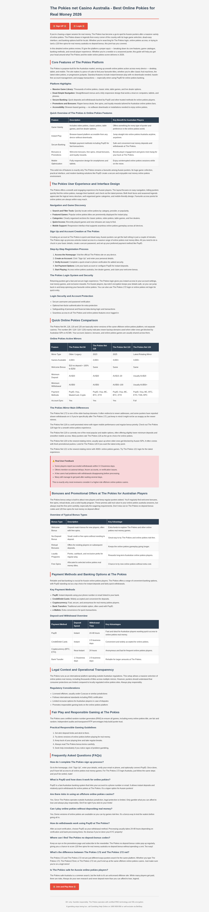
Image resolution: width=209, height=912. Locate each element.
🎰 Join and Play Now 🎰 (64, 887)
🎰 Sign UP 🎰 (59, 26)
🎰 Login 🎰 (79, 26)
